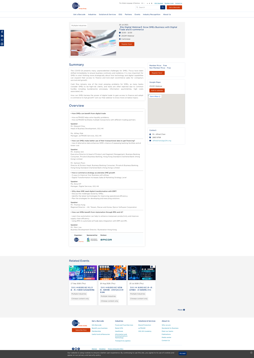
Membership (96, 331)
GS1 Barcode (96, 325)
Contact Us (178, 3)
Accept (182, 353)
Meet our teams (167, 331)
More (180, 310)
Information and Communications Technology (121, 336)
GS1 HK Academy (144, 331)
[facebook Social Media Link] (73, 349)
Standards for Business (170, 328)
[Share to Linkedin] (2, 36)
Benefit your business (99, 328)
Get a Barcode (174, 7)
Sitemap (94, 349)
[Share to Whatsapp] (2, 40)
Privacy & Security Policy (115, 349)
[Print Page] (2, 44)
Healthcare (119, 331)
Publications (166, 334)
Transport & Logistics (122, 341)
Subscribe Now (81, 330)
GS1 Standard (158, 3)
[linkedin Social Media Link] (78, 349)
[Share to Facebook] (2, 32)
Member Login (169, 3)
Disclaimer (102, 349)
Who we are (166, 325)
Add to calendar (157, 90)
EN (142, 3)
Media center (166, 337)
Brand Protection (144, 325)
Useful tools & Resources (101, 334)
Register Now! (127, 44)
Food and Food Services (124, 325)
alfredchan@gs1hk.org (162, 141)
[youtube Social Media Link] (76, 349)
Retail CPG (119, 328)
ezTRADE (141, 328)
